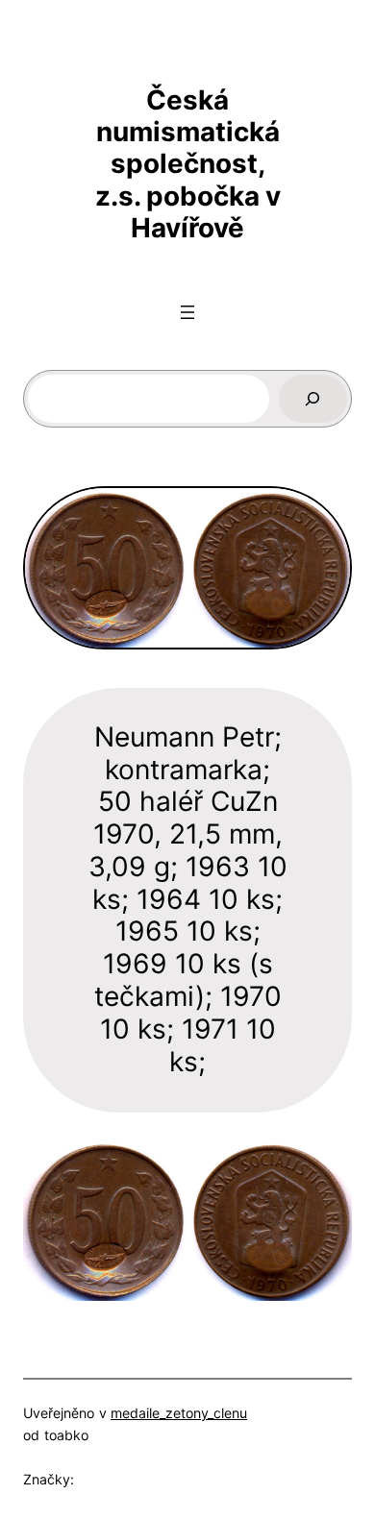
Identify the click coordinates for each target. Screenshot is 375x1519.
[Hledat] (313, 399)
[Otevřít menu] (187, 312)
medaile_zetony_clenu (179, 1413)
